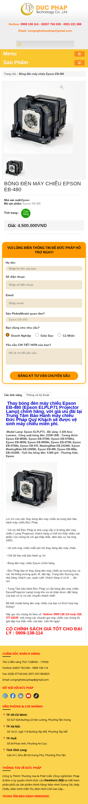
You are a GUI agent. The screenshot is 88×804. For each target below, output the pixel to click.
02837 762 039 (51, 24)
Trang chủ (10, 73)
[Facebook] (13, 695)
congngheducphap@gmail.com (29, 679)
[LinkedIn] (20, 695)
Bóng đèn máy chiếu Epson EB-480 (41, 73)
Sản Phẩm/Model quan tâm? (25, 313)
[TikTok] (36, 695)
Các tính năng (13, 395)
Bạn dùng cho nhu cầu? (23, 327)
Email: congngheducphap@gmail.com (45, 30)
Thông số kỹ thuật (37, 395)
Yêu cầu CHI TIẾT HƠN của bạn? (28, 344)
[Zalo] (5, 695)
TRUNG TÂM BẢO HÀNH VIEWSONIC (25, 796)
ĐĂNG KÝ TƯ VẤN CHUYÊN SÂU (44, 376)
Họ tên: (11, 262)
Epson (25, 200)
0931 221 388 (72, 24)
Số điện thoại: (15, 276)
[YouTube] (28, 695)
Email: (10, 295)
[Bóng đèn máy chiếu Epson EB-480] (62, 86)
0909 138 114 (30, 24)
